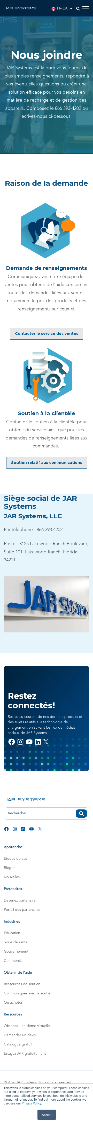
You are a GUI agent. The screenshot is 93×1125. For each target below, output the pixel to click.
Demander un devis (20, 1035)
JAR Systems (26, 1082)
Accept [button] (46, 1114)
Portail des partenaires (22, 910)
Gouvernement (16, 951)
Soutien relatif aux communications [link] (46, 462)
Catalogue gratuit (18, 1044)
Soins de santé (16, 942)
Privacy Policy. (32, 1103)
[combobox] (46, 813)
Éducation (12, 933)
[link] (20, 8)
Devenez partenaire (20, 900)
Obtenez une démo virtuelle (27, 1026)
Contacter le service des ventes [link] (46, 333)
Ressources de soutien (22, 984)
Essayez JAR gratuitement (25, 1053)
